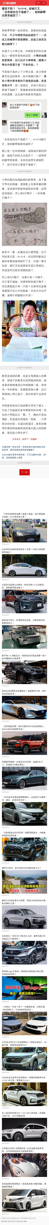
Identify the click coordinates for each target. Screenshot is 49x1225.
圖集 (44, 3)
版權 (25, 1221)
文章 (38, 3)
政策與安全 (12, 1221)
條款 (18, 1221)
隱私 (21, 1221)
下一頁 (24, 472)
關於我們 (4, 1221)
